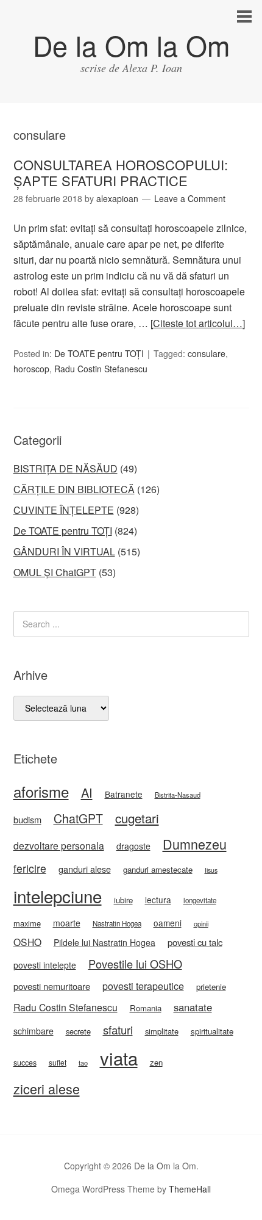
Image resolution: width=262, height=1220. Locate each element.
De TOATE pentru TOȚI (99, 353)
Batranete (124, 794)
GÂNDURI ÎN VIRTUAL (64, 551)
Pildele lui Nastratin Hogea (104, 942)
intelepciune (57, 896)
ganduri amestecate (158, 869)
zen (156, 1062)
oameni (168, 923)
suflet (57, 1062)
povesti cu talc (195, 942)
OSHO (27, 941)
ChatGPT (78, 818)
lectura (158, 899)
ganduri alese (84, 868)
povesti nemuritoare (51, 986)
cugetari (137, 818)
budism (27, 819)
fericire (29, 868)
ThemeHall (190, 1189)
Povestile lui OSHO (135, 964)
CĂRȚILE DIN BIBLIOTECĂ (74, 489)
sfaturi (118, 1030)
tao (83, 1062)
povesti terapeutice (143, 986)
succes (25, 1062)
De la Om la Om (131, 45)
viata (119, 1057)
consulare (206, 353)
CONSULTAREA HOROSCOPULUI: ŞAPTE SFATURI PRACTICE (120, 172)
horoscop (31, 369)
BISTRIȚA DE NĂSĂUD (65, 468)
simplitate (162, 1031)
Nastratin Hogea (117, 923)
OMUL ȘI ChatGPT (54, 572)
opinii (201, 923)
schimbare (33, 1031)
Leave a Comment (189, 198)
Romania (145, 1008)
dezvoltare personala (58, 845)
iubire (123, 900)
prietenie (211, 986)
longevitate (199, 900)
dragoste (133, 846)
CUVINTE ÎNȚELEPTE (63, 510)
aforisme (41, 791)
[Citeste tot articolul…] (197, 323)
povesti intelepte (44, 965)
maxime (27, 923)
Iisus (211, 870)
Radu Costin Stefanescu (100, 369)
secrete (78, 1031)
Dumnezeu (195, 843)
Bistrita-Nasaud (177, 794)
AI (87, 792)
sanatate (193, 1007)
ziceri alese (46, 1088)
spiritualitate (212, 1031)
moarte (66, 923)
